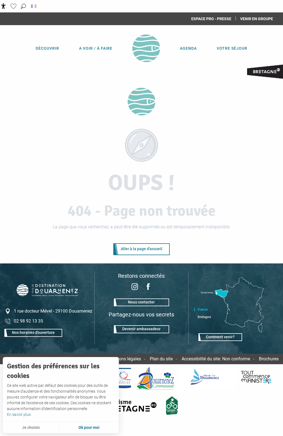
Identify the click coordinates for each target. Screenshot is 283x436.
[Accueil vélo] (172, 405)
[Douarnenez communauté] (155, 378)
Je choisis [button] (31, 427)
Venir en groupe (256, 19)
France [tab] (203, 309)
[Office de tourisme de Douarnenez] (141, 101)
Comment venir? (220, 337)
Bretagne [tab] (204, 317)
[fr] (34, 6)
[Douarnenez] (207, 378)
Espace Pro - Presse (211, 19)
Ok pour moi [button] (88, 427)
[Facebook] (148, 287)
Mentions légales (124, 358)
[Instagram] (135, 287)
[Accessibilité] (3, 6)
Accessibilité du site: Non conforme (216, 358)
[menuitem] (47, 48)
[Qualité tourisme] (123, 378)
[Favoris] (14, 6)
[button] (23, 6)
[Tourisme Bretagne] (132, 405)
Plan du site (161, 358)
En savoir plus (19, 414)
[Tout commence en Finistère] (256, 378)
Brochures (269, 358)
